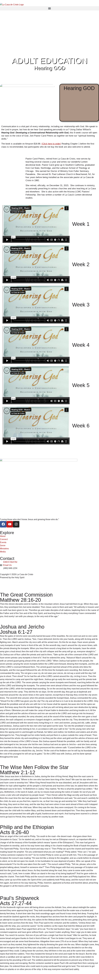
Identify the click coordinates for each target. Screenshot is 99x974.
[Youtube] (9, 524)
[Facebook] (3, 524)
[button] (49, 8)
